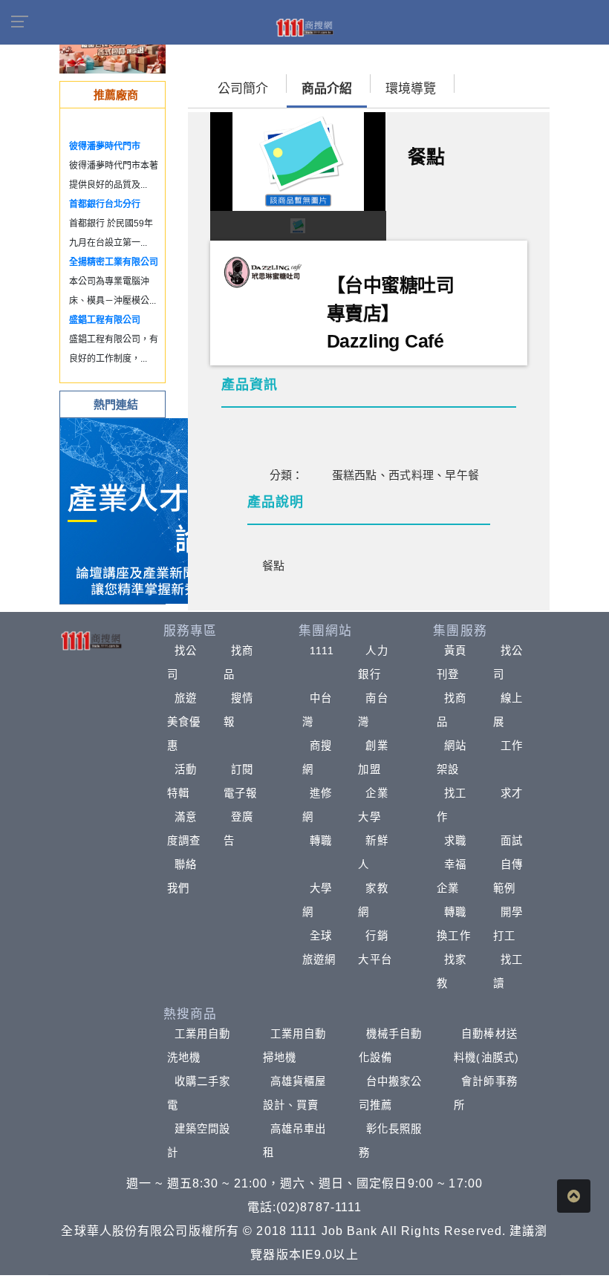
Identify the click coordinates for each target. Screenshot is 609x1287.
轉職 (321, 841)
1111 (322, 650)
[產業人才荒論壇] (153, 510)
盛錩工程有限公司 (104, 320)
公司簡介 (243, 89)
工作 (512, 746)
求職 (455, 841)
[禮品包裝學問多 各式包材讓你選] (112, 51)
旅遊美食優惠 (184, 722)
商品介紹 (327, 89)
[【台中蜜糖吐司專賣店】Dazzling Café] (262, 270)
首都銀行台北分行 (104, 204)
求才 (512, 793)
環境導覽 (410, 89)
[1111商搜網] (304, 27)
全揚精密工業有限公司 (113, 262)
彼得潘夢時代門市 (104, 146)
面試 (512, 841)
